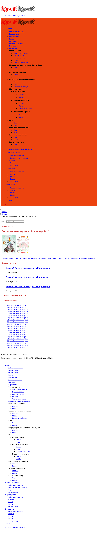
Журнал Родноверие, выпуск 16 (17, 337)
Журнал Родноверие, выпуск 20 (17, 345)
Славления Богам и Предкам (20, 149)
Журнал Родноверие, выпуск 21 (17, 347)
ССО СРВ (9, 201)
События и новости (16, 32)
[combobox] (15, 222)
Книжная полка (19, 58)
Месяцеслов (14, 41)
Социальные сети (16, 44)
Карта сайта (13, 48)
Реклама (12, 46)
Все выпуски (14, 34)
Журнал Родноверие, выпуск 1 (17, 305)
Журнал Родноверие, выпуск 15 (17, 334)
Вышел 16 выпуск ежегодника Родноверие (28, 277)
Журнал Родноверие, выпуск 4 (17, 311)
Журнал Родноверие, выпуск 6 (17, 315)
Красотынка (10, 185)
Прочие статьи (19, 55)
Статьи (16, 67)
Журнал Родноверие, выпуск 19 (17, 343)
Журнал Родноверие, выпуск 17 (17, 339)
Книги (16, 70)
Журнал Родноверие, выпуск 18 (17, 341)
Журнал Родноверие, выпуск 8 (17, 320)
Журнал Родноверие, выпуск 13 (17, 330)
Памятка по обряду (21, 87)
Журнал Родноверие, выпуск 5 (17, 313)
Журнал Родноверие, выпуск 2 (17, 307)
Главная (9, 28)
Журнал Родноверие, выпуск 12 (17, 328)
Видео (11, 39)
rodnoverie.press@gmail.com (15, 15)
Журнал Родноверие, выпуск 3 (17, 309)
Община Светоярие (13, 152)
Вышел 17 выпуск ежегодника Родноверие (28, 268)
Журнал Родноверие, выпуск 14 (17, 332)
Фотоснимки (14, 36)
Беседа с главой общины (18, 159)
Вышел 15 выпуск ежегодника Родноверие (28, 286)
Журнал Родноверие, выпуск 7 (17, 318)
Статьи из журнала (21, 53)
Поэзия (16, 60)
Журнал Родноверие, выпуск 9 (17, 322)
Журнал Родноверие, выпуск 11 (17, 326)
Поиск (3, 221)
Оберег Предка (11, 168)
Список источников (21, 63)
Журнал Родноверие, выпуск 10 (17, 324)
